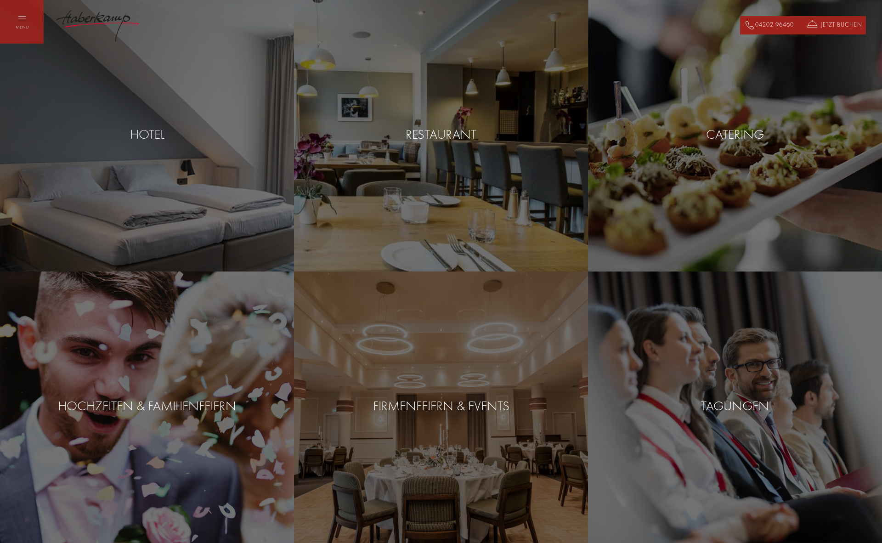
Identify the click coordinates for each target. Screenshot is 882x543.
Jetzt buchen (841, 25)
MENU (22, 27)
